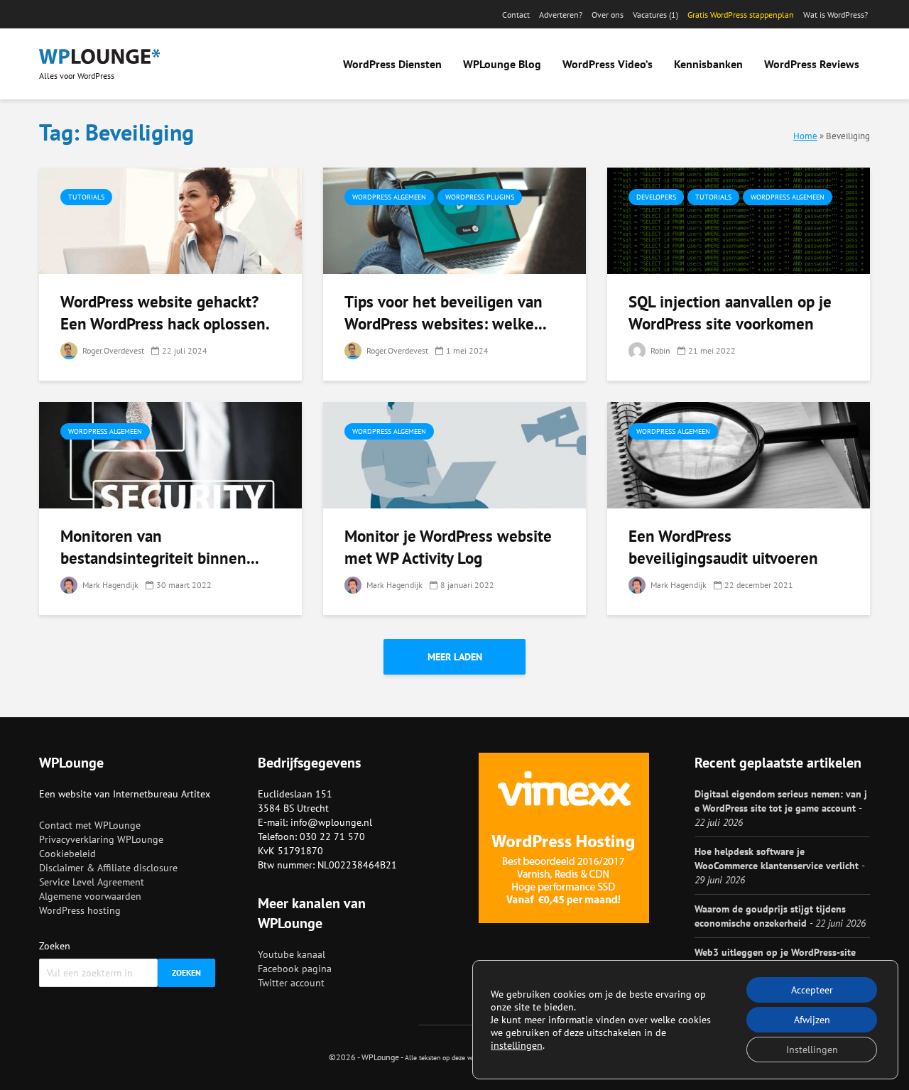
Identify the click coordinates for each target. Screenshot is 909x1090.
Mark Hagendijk (109, 584)
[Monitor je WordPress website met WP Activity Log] (454, 454)
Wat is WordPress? (835, 14)
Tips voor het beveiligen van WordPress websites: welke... (445, 312)
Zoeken (54, 945)
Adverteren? (560, 14)
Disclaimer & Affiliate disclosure (108, 867)
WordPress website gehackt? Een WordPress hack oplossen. (165, 312)
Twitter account (291, 982)
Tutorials (86, 197)
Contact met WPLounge (90, 825)
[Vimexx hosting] (564, 838)
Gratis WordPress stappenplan (740, 14)
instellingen (517, 1045)
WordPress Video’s (607, 64)
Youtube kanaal (291, 954)
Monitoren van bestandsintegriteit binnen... (159, 546)
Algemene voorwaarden (90, 896)
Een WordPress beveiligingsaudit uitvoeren (723, 546)
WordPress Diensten (392, 64)
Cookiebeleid (67, 853)
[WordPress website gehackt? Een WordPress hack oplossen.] (170, 219)
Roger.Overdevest (112, 350)
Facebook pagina (295, 968)
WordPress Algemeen (389, 197)
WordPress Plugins (479, 197)
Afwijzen (812, 1019)
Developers (656, 197)
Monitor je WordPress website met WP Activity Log (448, 546)
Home (805, 135)
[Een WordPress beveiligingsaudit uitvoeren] (738, 454)
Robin (659, 350)
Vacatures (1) (655, 14)
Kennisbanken (708, 64)
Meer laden (455, 656)
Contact (516, 14)
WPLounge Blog (502, 64)
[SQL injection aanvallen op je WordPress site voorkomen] (738, 219)
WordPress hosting (80, 910)
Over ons (608, 14)
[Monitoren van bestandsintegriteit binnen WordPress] (170, 454)
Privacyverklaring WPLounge (101, 839)
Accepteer (812, 989)
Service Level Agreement (91, 882)
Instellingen (812, 1049)
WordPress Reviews (811, 64)
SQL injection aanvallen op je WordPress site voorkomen (730, 312)
